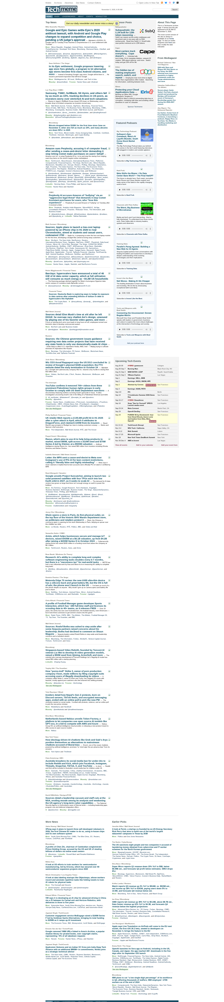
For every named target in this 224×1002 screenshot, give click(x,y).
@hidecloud (62, 177)
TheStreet (52, 135)
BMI (69, 923)
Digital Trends (100, 250)
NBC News (61, 108)
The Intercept (51, 383)
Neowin (54, 939)
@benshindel (74, 569)
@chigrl (70, 177)
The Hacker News (119, 856)
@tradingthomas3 (99, 112)
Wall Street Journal (58, 106)
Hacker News (82, 82)
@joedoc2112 (53, 810)
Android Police (77, 47)
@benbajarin (53, 257)
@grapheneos (76, 54)
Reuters (61, 27)
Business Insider (72, 110)
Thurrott (69, 252)
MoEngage (101, 923)
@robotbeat (75, 496)
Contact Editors (94, 3)
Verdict (146, 989)
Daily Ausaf (104, 242)
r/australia (65, 784)
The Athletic (76, 615)
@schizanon (58, 501)
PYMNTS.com (51, 171)
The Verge (65, 63)
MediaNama (55, 707)
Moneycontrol (51, 169)
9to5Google (65, 490)
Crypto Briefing (83, 135)
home (171, 39)
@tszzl (94, 494)
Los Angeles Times (69, 875)
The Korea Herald (147, 854)
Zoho (117, 67)
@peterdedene (92, 214)
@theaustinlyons (77, 257)
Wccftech (54, 240)
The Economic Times (94, 167)
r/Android (94, 82)
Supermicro (130, 874)
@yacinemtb (50, 56)
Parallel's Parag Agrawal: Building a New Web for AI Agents (133, 248)
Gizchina (115, 958)
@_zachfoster (53, 397)
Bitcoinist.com (145, 852)
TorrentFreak (68, 929)
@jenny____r (79, 175)
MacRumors (76, 240)
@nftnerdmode (51, 175)
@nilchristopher (54, 888)
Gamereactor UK (81, 248)
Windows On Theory (64, 554)
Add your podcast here (135, 343)
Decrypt (70, 165)
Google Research (68, 488)
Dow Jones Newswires (135, 836)
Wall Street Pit (150, 874)
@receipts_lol (76, 397)
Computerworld (51, 163)
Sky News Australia (69, 775)
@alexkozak (85, 496)
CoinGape (166, 856)
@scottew (88, 179)
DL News (158, 856)
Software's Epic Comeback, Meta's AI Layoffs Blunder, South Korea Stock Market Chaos (127, 139)
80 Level (71, 79)
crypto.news (130, 858)
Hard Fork (130, 195)
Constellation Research (57, 209)
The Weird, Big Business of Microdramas (128, 209)
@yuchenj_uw (67, 498)
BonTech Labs (87, 163)
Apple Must (50, 252)
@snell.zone (58, 261)
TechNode (68, 838)
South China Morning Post (60, 836)
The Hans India (79, 167)
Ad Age (96, 207)
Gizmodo (61, 135)
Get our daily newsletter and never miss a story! (90, 23)
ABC (61, 758)
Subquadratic (120, 27)
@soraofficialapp (121, 967)
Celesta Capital (89, 956)
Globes (53, 374)
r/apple (66, 264)
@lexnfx (85, 259)
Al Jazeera (98, 771)
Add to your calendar (144, 445)
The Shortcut (50, 248)
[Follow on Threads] (170, 3)
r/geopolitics (57, 856)
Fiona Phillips (71, 184)
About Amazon (66, 161)
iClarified (103, 49)
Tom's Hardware (82, 488)
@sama (48, 571)
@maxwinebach (52, 259)
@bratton (95, 496)
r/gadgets (91, 594)
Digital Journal (82, 775)
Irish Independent (152, 934)
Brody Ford (125, 994)
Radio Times (55, 615)
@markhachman (121, 916)
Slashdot (70, 187)
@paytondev (104, 257)
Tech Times (58, 133)
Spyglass (71, 242)
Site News (80, 3)
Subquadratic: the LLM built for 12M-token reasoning (125, 32)
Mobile (48, 3)
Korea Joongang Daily (84, 133)
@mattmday (71, 181)
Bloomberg (81, 49)
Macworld (90, 250)
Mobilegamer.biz (60, 79)
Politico (74, 527)
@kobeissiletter (83, 112)
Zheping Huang (60, 662)
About (81, 16)
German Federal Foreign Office (124, 854)
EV (91, 836)
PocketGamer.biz (52, 49)
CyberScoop (127, 842)
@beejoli (69, 214)
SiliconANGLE (87, 207)
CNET (69, 246)
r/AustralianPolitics (52, 786)
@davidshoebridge (55, 779)
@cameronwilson (72, 779)
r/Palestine (101, 406)
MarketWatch (166, 876)
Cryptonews (116, 858)
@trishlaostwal (65, 173)
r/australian (68, 786)
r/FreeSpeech (84, 404)
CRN (134, 991)
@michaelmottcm (54, 112)
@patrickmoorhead (92, 257)
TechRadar (50, 594)
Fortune (69, 106)
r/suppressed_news (53, 406)
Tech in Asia (92, 79)
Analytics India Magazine (72, 207)
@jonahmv (90, 397)
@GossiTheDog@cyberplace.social (68, 117)
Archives (58, 3)
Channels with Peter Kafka (136, 234)
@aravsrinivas (99, 181)
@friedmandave (80, 214)
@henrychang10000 (53, 58)
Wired (60, 692)
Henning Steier (59, 184)
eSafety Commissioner (84, 771)
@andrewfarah (53, 173)
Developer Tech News (68, 49)
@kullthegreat (89, 56)
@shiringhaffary (90, 177)
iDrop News (89, 246)
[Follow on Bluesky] (166, 3)
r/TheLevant (80, 402)
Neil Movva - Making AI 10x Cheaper (133, 281)
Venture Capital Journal (97, 639)
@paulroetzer (79, 179)
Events (89, 16)
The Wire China (83, 836)
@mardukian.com (94, 779)
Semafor (62, 473)
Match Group (157, 894)
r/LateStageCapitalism (69, 406)
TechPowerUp (101, 252)
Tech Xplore (55, 752)
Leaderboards (68, 16)
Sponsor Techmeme (135, 107)
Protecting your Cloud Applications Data (127, 90)
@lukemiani (76, 259)
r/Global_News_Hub (70, 404)
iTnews (48, 773)
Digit (47, 167)
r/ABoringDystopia (85, 406)
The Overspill (56, 885)
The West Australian (53, 775)
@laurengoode (144, 916)
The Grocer (92, 430)
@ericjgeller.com (74, 810)
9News (48, 777)
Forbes (76, 639)
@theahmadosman (53, 496)
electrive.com (91, 905)
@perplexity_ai (57, 216)
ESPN (64, 615)
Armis (79, 548)
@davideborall (51, 177)
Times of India (51, 108)
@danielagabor (98, 301)
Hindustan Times (82, 209)
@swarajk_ (87, 301)
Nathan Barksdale (80, 216)
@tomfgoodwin (51, 181)
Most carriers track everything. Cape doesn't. (125, 53)
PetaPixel (60, 248)
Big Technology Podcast (136, 161)
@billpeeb (149, 967)
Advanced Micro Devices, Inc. (129, 909)
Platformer (99, 161)
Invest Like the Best (134, 298)
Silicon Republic (57, 47)
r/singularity (72, 506)
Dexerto (68, 885)
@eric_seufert (102, 177)
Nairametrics (101, 165)
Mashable (98, 246)
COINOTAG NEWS (95, 244)
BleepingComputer (124, 852)
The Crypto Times (146, 856)
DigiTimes (76, 106)
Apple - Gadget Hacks (77, 250)
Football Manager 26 (99, 615)
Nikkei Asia (50, 862)
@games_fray (83, 58)
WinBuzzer (79, 79)
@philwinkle (76, 173)
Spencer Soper (86, 184)
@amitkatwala (59, 709)
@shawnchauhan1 (97, 173)
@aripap (85, 173)
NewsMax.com (61, 165)
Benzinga (91, 165)
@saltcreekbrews (73, 501)
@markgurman (64, 257)
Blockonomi (50, 165)
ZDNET (87, 242)
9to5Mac (63, 246)
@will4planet (53, 494)
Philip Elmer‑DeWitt (53, 250)
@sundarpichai (64, 494)
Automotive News (57, 905)
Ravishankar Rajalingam (63, 890)
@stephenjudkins (60, 115)
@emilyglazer (53, 329)
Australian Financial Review (65, 777)
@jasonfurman (85, 569)
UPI (138, 854)
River (56, 16)
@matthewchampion (75, 709)
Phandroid (95, 242)
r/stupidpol (94, 404)
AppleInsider (60, 252)
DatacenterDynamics (100, 490)
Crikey (72, 771)
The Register (62, 169)
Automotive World (95, 907)
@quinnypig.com (83, 261)
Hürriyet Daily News (53, 907)
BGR (114, 936)
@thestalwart (66, 137)
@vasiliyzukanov (62, 56)
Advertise (69, 3)
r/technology (77, 683)
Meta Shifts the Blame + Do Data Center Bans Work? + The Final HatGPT (135, 174)
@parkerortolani (98, 259)
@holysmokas (159, 916)
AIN (168, 956)
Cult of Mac (66, 244)
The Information (97, 169)
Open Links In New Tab (149, 3)
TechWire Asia (51, 353)
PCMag (84, 165)
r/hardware (124, 918)
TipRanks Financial (80, 252)
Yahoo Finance (135, 876)
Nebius (53, 730)
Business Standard (53, 490)
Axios (70, 548)
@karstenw (62, 175)
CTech (71, 374)
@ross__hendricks (69, 112)
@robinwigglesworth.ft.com (80, 286)
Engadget (67, 47)
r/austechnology (76, 784)
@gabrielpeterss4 (134, 967)
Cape (117, 48)
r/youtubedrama (92, 402)
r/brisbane (57, 784)
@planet (87, 494)
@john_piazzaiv (83, 181)
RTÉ (81, 430)
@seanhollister (62, 82)
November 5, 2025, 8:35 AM (112, 9)
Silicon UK (56, 244)
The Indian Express (65, 167)
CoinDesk (96, 133)
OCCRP (135, 852)
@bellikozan (65, 496)
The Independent (57, 430)
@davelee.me (59, 683)
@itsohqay (62, 181)
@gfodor (74, 58)
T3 (47, 617)
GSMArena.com (61, 594)
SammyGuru (93, 248)
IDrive (117, 87)
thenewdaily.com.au (76, 773)
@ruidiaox (103, 214)
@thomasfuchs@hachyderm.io (66, 503)
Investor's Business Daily (75, 171)
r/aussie (105, 784)
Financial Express (64, 163)
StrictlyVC (83, 639)
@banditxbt (55, 137)
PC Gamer (76, 351)
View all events (121, 445)
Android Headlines (83, 169)
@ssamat (66, 54)
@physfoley (68, 261)
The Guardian (62, 617)
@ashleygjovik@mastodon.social (81, 329)
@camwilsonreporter (61, 781)
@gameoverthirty (76, 56)
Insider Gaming (91, 773)
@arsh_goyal (90, 175)
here (170, 42)
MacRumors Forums (89, 264)
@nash (70, 175)
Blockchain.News (97, 351)
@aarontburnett (51, 498)
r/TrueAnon (103, 402)
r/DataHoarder (51, 404)
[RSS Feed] (162, 3)
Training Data (131, 268)
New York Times (52, 737)
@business (52, 854)
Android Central (51, 51)
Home (49, 16)
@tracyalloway (76, 301)
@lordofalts (79, 137)
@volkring (65, 58)
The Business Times (74, 108)
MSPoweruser (78, 246)
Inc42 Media (87, 923)
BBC (79, 527)
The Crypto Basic (60, 301)
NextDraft (67, 707)
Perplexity (58, 207)
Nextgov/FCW (65, 795)
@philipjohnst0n (77, 494)
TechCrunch (55, 161)
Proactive (53, 167)
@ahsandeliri (88, 54)
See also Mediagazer (53, 409)
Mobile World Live (52, 956)
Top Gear (52, 617)
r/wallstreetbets (58, 506)
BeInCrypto (70, 135)
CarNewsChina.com (68, 907)
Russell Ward (71, 854)
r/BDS (60, 404)
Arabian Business (149, 960)
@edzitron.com (76, 115)
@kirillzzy (51, 569)
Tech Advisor (63, 592)
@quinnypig (78, 177)
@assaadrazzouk (54, 286)
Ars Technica (56, 488)
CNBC (60, 90)
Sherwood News (92, 49)
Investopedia (60, 110)
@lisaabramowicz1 (56, 303)
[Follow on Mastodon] (174, 3)
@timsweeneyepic (55, 54)
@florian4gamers (100, 54)
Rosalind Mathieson (87, 854)
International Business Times (83, 161)
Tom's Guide (69, 248)
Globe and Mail (91, 527)
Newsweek (154, 989)
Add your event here (169, 445)
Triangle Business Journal (121, 991)
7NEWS (65, 773)
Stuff (47, 254)
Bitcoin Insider (69, 133)
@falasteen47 (65, 397)
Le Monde (55, 527)
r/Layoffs (154, 994)
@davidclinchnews (65, 179)
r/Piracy (79, 939)
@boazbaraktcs (62, 569)
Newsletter (101, 16)
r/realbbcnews (69, 402)
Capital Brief (56, 773)
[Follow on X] (177, 3)
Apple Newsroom (124, 934)
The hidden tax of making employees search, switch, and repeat (125, 74)
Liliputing (91, 252)
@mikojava (97, 58)
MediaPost (72, 169)
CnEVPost (56, 838)
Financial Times (97, 106)
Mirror (83, 592)
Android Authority (90, 47)
